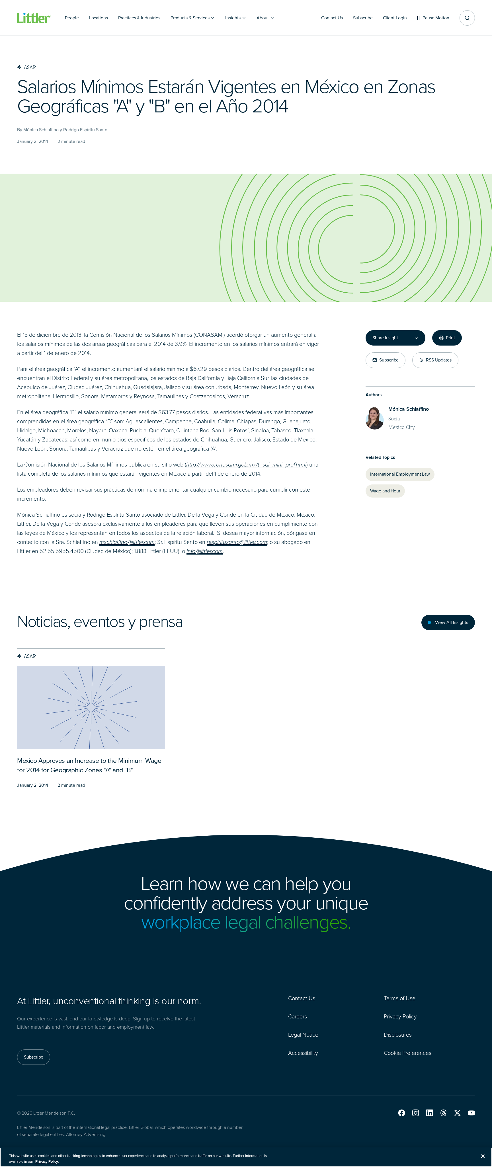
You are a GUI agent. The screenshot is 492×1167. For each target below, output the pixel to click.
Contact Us (301, 998)
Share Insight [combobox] (385, 338)
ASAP (30, 656)
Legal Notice (303, 1035)
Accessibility (303, 1053)
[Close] (483, 1156)
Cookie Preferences (407, 1053)
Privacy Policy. (47, 1161)
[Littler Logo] (34, 18)
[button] (401, 1113)
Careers (297, 1016)
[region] (246, 1157)
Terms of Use (399, 998)
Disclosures (398, 1035)
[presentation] (91, 707)
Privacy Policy (400, 1016)
